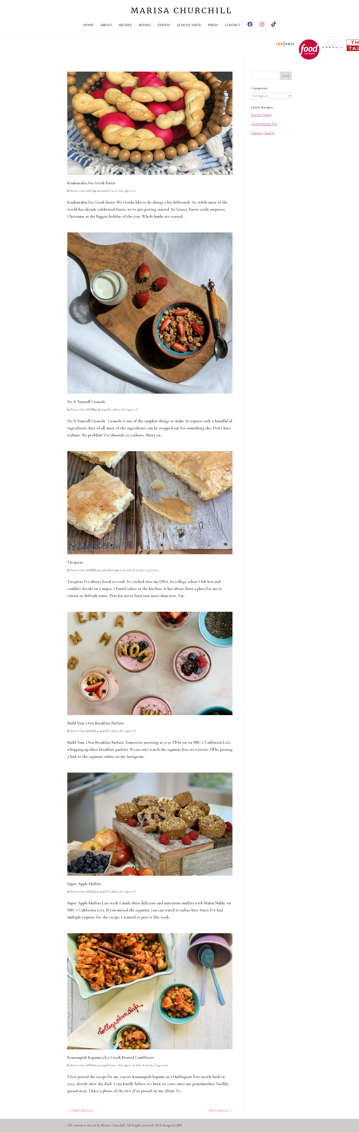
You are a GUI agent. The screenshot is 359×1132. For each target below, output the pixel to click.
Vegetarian (151, 570)
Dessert (113, 191)
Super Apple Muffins (84, 883)
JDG (179, 1125)
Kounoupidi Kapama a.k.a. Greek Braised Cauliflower (110, 1057)
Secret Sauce (261, 114)
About (106, 25)
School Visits (189, 25)
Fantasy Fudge (263, 132)
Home (88, 25)
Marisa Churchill (80, 191)
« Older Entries (80, 1110)
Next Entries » (220, 1110)
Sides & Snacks (135, 570)
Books (145, 25)
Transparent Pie (264, 123)
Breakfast (114, 409)
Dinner (112, 1065)
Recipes (125, 25)
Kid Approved (127, 191)
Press (213, 25)
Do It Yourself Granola (86, 401)
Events (164, 25)
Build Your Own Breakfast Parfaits (95, 723)
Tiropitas (75, 562)
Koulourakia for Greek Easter (91, 183)
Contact (232, 25)
